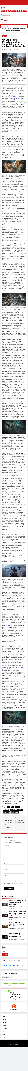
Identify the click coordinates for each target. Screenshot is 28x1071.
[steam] (5, 8)
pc (8, 807)
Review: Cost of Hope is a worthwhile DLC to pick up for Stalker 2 (16, 924)
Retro (4, 1031)
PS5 (12, 807)
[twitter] (3, 8)
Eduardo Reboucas (14, 906)
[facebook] (1, 8)
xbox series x (15, 812)
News (4, 1025)
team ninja (6, 809)
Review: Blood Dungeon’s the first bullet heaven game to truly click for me (17, 913)
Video (4, 1037)
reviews (17, 807)
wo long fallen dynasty (16, 809)
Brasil (4, 1019)
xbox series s (6, 812)
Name (6, 863)
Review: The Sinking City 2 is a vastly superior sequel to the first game (17, 902)
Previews (5, 1028)
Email (5, 869)
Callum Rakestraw (14, 917)
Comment (7, 845)
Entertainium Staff (7, 49)
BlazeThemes (15, 1044)
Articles (5, 1016)
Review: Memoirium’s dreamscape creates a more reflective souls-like (17, 934)
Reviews (5, 36)
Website (6, 875)
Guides (4, 1022)
